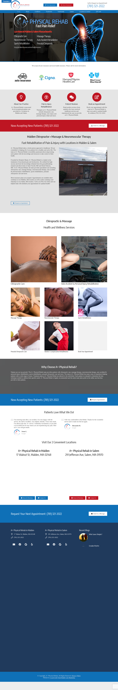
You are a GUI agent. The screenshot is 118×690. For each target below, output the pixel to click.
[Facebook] (20, 544)
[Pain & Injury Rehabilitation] (46, 97)
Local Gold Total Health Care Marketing (62, 678)
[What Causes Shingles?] (93, 537)
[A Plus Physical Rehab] (20, 5)
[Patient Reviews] (71, 97)
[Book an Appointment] (96, 97)
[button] (30, 11)
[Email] (14, 544)
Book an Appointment (96, 104)
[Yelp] (32, 544)
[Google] (26, 544)
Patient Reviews (71, 104)
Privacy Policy (76, 676)
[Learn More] (34, 259)
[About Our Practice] (21, 97)
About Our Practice (21, 104)
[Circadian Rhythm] (93, 605)
